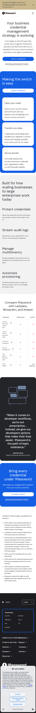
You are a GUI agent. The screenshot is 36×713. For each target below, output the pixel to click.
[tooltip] (11, 323)
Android (7, 627)
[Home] (3, 602)
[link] (18, 59)
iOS (6, 623)
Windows (8, 620)
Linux (20, 620)
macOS (7, 616)
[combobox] (28, 602)
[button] (28, 602)
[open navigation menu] (33, 13)
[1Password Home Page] (8, 13)
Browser (20, 616)
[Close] (33, 4)
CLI (19, 623)
